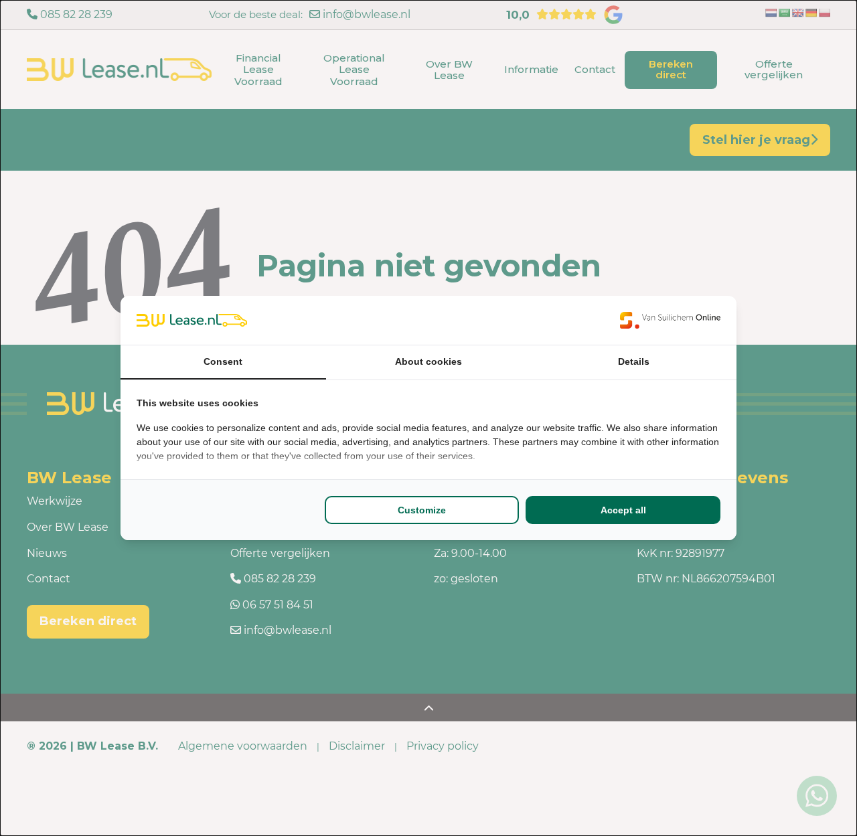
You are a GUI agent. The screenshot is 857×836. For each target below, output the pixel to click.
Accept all (623, 510)
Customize (422, 510)
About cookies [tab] (428, 361)
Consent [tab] (223, 361)
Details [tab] (633, 361)
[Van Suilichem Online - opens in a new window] (670, 320)
